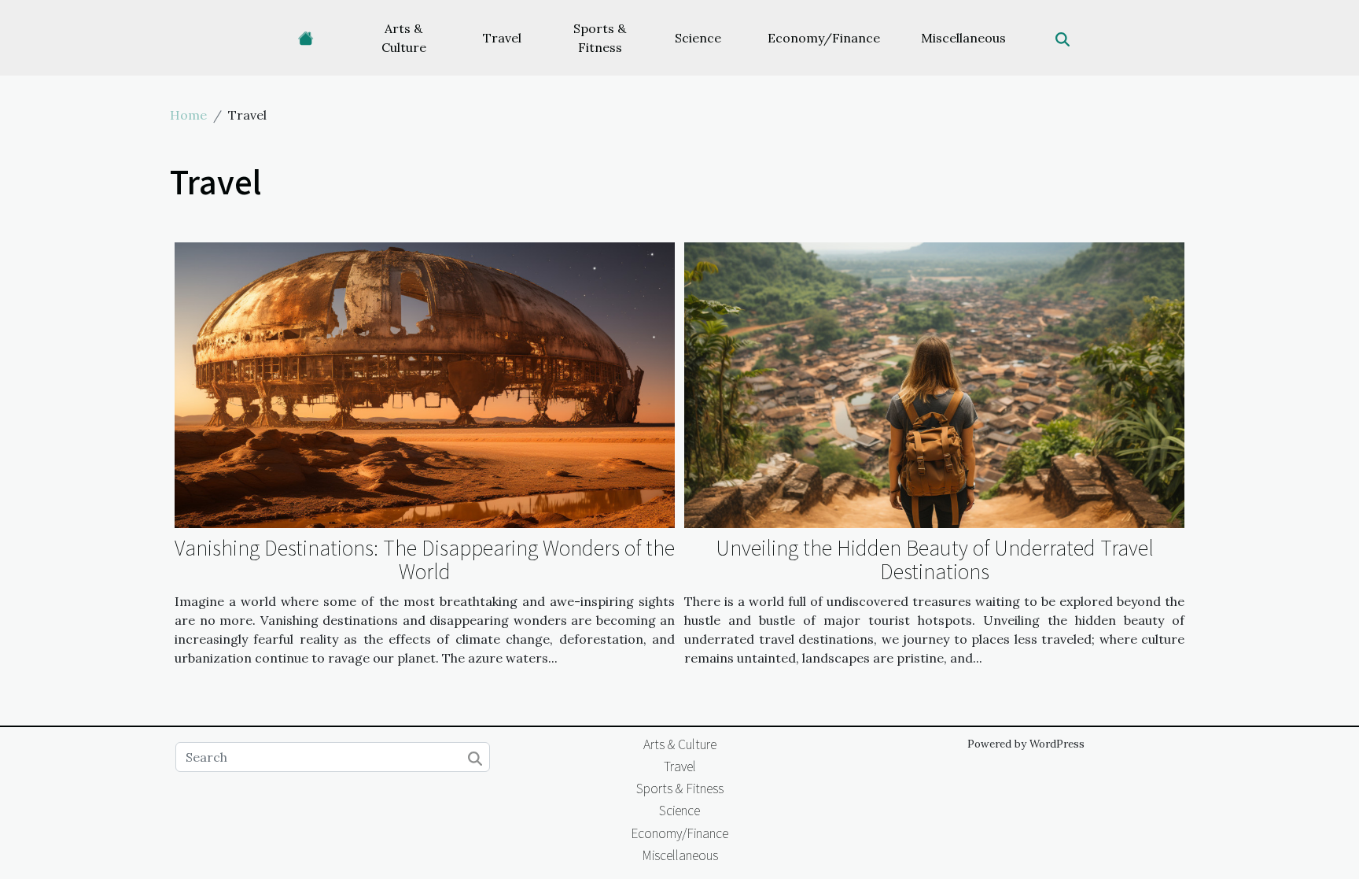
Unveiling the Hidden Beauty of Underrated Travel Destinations (935, 559)
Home (188, 115)
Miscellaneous (963, 38)
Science (698, 38)
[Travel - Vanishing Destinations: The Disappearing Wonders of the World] (425, 383)
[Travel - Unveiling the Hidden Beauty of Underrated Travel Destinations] (934, 383)
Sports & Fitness (599, 37)
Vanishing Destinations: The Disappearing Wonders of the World (425, 559)
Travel (502, 38)
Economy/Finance (824, 38)
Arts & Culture (403, 37)
